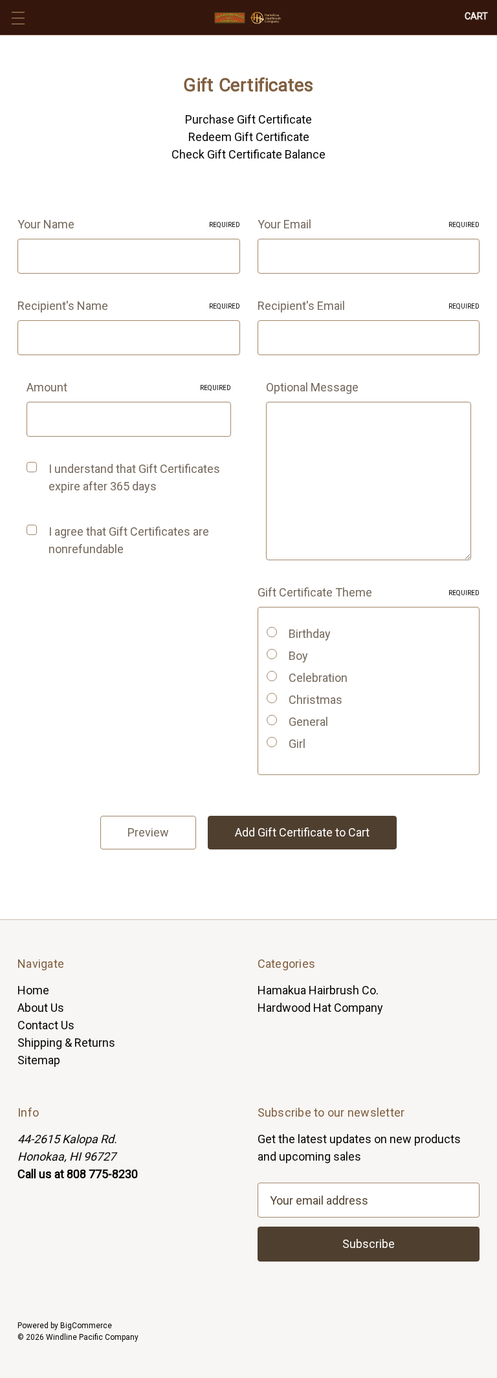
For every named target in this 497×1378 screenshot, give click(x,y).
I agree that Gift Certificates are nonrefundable (129, 540)
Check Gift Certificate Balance (248, 154)
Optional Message (312, 387)
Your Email (369, 224)
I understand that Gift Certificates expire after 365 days (134, 477)
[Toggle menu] (18, 18)
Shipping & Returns (66, 1042)
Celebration (318, 677)
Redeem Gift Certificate (248, 137)
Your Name (128, 224)
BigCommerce (86, 1325)
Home (33, 990)
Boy (298, 655)
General (308, 721)
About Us (40, 1007)
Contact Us (45, 1025)
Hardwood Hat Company (320, 1007)
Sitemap (38, 1060)
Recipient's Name (128, 305)
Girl (297, 743)
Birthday (310, 633)
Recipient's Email (369, 305)
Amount (129, 387)
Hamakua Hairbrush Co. (318, 990)
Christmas (315, 699)
